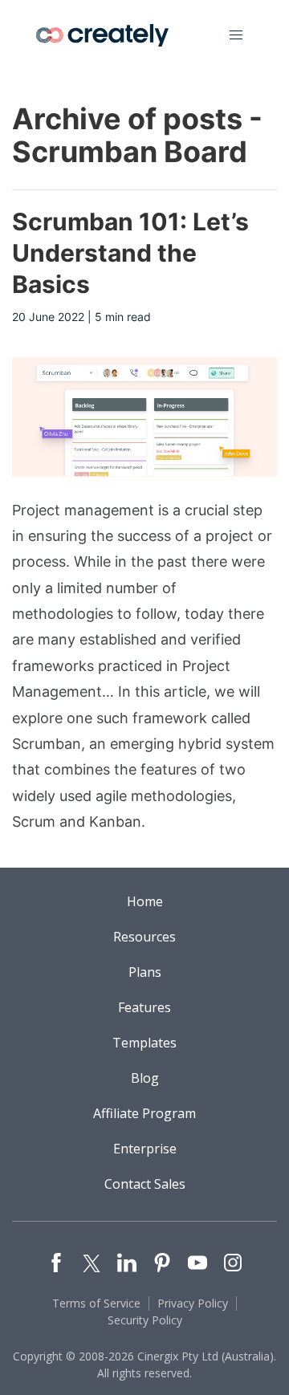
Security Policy (145, 1320)
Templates (144, 1042)
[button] (236, 35)
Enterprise (145, 1148)
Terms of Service (96, 1303)
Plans (144, 972)
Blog (145, 1078)
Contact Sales (144, 1184)
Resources (144, 937)
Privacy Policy (192, 1303)
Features (144, 1007)
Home (145, 901)
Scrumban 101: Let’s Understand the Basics (130, 253)
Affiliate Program (144, 1113)
